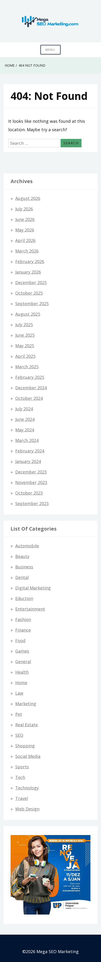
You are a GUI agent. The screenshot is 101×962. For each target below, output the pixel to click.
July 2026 (24, 209)
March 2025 (27, 366)
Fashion (23, 619)
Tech (20, 777)
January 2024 (28, 461)
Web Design (27, 809)
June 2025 (25, 335)
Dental (22, 577)
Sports (22, 767)
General (23, 661)
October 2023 (29, 493)
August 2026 (27, 198)
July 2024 (24, 409)
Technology (27, 788)
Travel (21, 798)
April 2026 (25, 240)
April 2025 (25, 356)
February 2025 (29, 377)
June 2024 (25, 419)
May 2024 (24, 430)
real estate (26, 724)
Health (22, 672)
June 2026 (25, 219)
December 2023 (31, 472)
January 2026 (28, 272)
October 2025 (29, 293)
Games (22, 651)
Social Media (27, 756)
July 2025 (24, 324)
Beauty (22, 556)
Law (19, 693)
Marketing (25, 703)
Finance (23, 630)
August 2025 (27, 314)
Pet (18, 714)
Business (24, 567)
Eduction (24, 598)
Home (21, 682)
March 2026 (27, 251)
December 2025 (31, 282)
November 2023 (31, 482)
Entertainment (30, 609)
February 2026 (29, 261)
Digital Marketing (33, 588)
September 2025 (32, 303)
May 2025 (24, 345)
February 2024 (29, 451)
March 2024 (27, 440)
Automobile (27, 546)
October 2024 (29, 398)
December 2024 (31, 388)
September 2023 (32, 503)
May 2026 (24, 230)
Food (20, 640)
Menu (50, 50)
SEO (19, 735)
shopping (25, 746)
